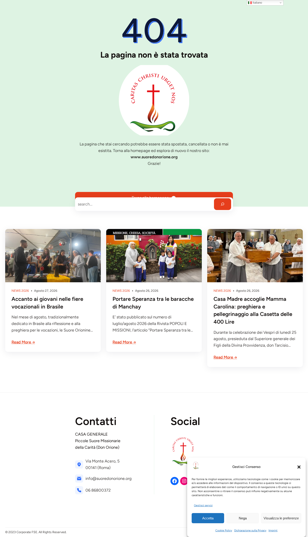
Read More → (23, 342)
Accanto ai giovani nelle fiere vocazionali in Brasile (47, 303)
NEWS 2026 (20, 291)
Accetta (208, 518)
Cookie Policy (223, 530)
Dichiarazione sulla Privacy (250, 530)
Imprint (273, 530)
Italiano (257, 2)
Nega (243, 518)
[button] (299, 467)
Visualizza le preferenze (281, 518)
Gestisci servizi (203, 505)
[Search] (222, 204)
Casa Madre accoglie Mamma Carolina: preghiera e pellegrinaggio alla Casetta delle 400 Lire (253, 310)
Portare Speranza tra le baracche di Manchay (153, 303)
